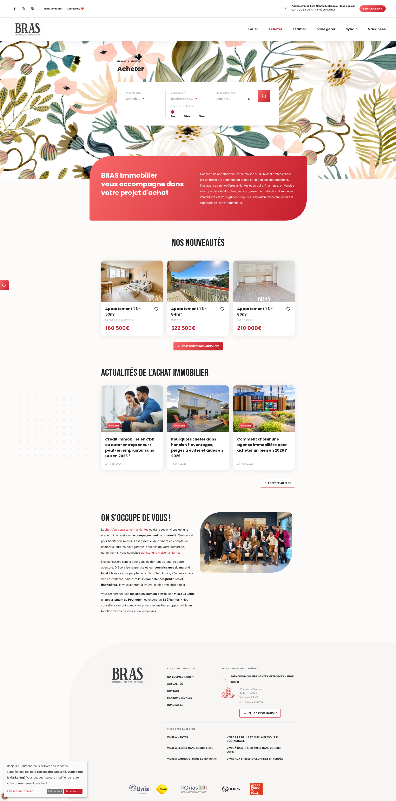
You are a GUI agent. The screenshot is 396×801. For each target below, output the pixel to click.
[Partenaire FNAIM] (162, 789)
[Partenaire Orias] (194, 789)
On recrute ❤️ (75, 8)
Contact (173, 690)
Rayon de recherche (182, 106)
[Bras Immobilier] (27, 29)
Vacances (377, 29)
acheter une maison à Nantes (160, 552)
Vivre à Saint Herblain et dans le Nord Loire (254, 749)
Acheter (275, 29)
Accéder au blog (279, 483)
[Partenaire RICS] (231, 789)
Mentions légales (179, 697)
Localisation (178, 92)
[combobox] (136, 98)
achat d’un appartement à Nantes (125, 529)
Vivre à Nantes (177, 737)
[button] (285, 8)
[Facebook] (14, 8)
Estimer (299, 29)
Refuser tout (55, 791)
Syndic (352, 29)
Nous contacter (53, 8)
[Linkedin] (32, 8)
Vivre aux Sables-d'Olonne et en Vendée (255, 758)
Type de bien (133, 92)
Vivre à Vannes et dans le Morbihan (192, 758)
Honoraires (175, 704)
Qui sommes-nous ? (180, 676)
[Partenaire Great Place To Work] (256, 789)
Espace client (372, 8)
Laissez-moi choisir (20, 791)
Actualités (175, 683)
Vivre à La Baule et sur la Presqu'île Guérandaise (252, 739)
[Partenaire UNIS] (139, 789)
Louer (253, 29)
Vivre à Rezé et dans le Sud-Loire (190, 747)
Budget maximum (226, 92)
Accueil (121, 60)
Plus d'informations (262, 713)
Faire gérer (325, 29)
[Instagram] (23, 8)
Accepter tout (73, 791)
